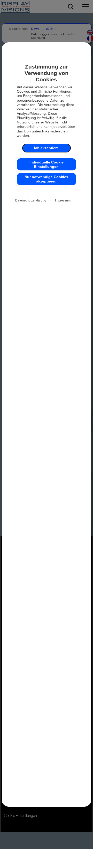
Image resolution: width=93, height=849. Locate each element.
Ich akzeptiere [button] (46, 148)
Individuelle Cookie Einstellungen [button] (46, 164)
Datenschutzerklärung (30, 200)
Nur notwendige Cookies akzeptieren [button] (46, 179)
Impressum (63, 200)
